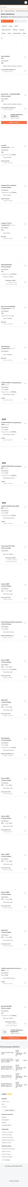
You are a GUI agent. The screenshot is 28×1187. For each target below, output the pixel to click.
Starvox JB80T (5, 584)
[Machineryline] (2, 11)
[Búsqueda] (25, 7)
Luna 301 (3, 145)
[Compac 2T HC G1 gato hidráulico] (14, 212)
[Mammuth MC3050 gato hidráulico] (14, 995)
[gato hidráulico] (14, 46)
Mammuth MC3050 (6, 1006)
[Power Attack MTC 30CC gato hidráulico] (14, 535)
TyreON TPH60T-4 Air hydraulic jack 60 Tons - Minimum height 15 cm (6, 1085)
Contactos (4, 1106)
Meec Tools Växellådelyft (8, 306)
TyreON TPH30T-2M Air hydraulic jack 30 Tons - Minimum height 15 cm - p (7, 1068)
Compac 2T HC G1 (6, 223)
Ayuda (3, 1104)
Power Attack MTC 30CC (8, 546)
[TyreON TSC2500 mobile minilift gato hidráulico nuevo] (14, 495)
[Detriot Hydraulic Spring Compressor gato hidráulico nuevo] (14, 611)
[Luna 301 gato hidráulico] (14, 135)
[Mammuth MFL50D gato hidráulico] (14, 254)
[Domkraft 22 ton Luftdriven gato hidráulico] (14, 175)
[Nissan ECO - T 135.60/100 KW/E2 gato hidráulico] (14, 83)
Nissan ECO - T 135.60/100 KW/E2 (10, 94)
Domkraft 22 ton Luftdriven (8, 185)
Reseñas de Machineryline (8, 1140)
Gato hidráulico (5, 56)
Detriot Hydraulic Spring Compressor (11, 622)
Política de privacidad (7, 1134)
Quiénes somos (5, 1101)
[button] (26, 2)
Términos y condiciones (7, 1132)
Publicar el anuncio (14, 122)
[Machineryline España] (10, 2)
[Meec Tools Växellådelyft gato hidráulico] (14, 296)
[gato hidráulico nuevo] (14, 727)
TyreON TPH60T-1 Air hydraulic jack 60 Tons (13, 382)
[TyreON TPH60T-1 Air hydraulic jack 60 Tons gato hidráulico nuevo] (14, 372)
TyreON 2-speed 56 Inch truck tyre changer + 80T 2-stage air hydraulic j (7, 1060)
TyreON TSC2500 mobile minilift (10, 506)
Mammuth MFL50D (6, 264)
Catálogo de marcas (6, 1142)
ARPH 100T (4, 700)
